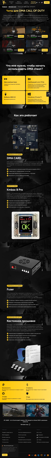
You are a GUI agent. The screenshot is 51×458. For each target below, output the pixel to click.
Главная (4, 6)
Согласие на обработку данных (24, 442)
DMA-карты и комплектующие (43, 442)
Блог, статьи (39, 432)
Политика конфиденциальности (24, 432)
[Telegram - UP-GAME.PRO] (39, 2)
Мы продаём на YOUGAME (43, 437)
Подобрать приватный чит (7, 432)
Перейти (21, 36)
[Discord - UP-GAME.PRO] (36, 2)
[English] (42, 2)
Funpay (39, 439)
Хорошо (5, 454)
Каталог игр (12, 6)
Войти (46, 2)
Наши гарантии (21, 437)
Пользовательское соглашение (24, 439)
